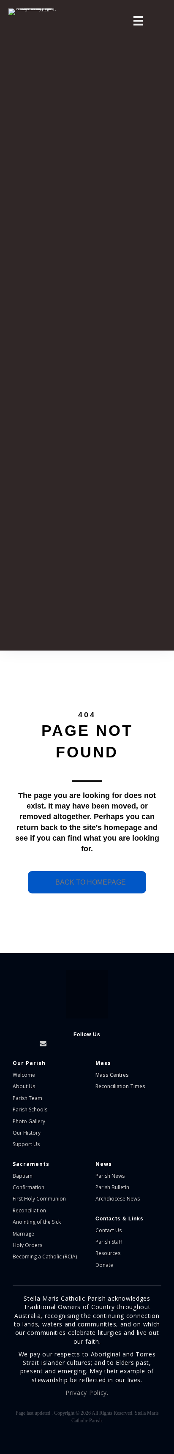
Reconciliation (29, 1210)
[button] (7, 1043)
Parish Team (27, 1098)
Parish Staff (108, 1241)
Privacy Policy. (87, 1393)
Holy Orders (27, 1245)
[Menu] (138, 21)
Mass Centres (112, 1074)
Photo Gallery (29, 1121)
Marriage (23, 1233)
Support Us (26, 1144)
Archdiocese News (117, 1198)
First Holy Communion (39, 1198)
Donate (104, 1265)
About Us (24, 1086)
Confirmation (28, 1187)
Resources (107, 1253)
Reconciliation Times (120, 1086)
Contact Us (108, 1230)
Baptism (23, 1175)
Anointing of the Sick (37, 1221)
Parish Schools (30, 1109)
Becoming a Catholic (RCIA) (45, 1256)
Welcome (24, 1074)
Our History (27, 1132)
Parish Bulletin (112, 1187)
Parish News (110, 1175)
